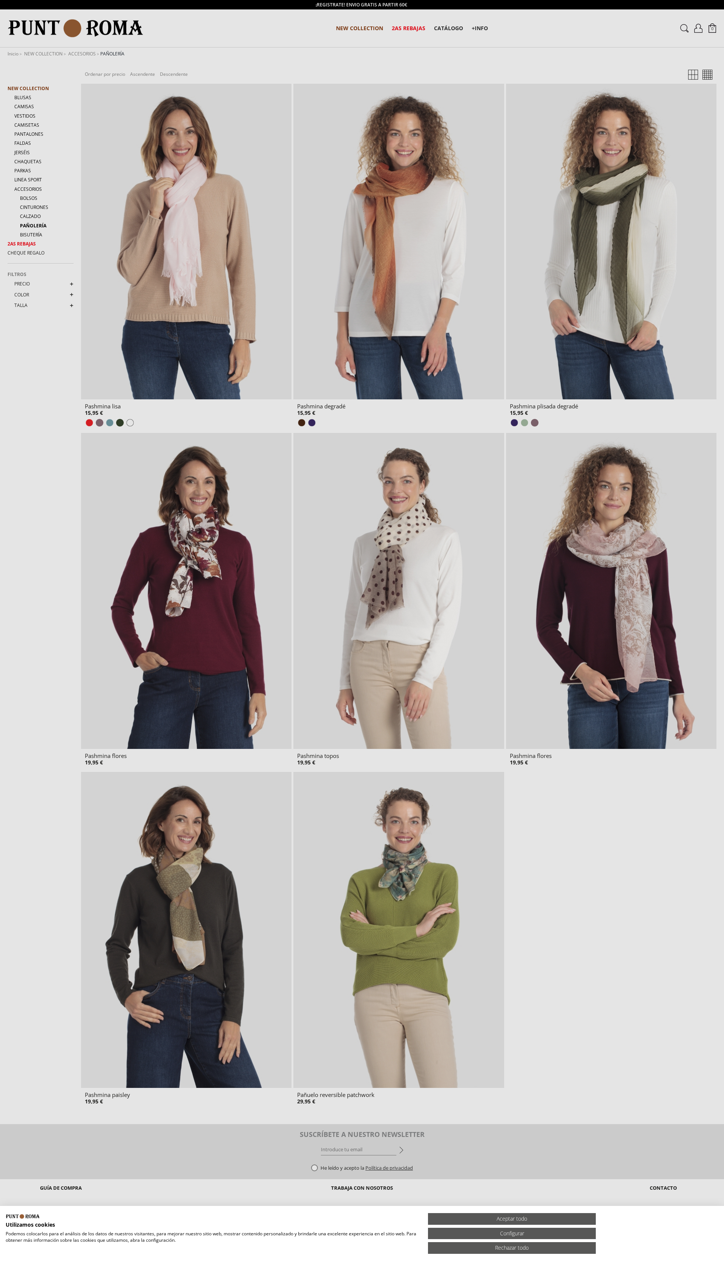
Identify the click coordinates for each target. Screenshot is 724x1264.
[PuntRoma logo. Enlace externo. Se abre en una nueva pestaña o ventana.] (23, 1216)
